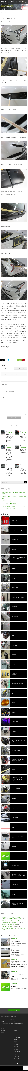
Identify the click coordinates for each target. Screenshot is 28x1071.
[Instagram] (15, 1063)
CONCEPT (16, 1030)
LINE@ (15, 1018)
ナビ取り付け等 (16, 1056)
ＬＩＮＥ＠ (13, 984)
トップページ (16, 1028)
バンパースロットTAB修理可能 (9, 503)
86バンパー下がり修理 (7, 924)
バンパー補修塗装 (17, 950)
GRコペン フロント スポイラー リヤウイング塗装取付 (14, 497)
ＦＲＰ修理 (16, 1044)
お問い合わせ (14, 1010)
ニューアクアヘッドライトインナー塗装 (18, 975)
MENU (15, 1032)
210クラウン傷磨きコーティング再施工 (23, 451)
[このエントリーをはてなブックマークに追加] (8, 360)
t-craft (20, 918)
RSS (18, 1063)
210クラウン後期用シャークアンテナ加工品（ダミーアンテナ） (19, 965)
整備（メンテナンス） (17, 1058)
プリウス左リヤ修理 (15, 941)
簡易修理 (15, 1041)
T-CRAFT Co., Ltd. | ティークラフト (13, 1)
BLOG (15, 1016)
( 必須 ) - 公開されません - (8, 391)
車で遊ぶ (2, 1032)
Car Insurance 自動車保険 (18, 1023)
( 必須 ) (4, 384)
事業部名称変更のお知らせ (8, 501)
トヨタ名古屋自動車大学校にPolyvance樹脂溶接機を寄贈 (13, 493)
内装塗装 (15, 1042)
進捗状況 (2, 1028)
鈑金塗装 (12, 950)
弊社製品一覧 (3, 1030)
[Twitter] (10, 1063)
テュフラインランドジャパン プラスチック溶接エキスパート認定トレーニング (14, 507)
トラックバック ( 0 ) (20, 368)
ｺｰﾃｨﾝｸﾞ (8, 21)
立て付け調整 (16, 1046)
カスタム (19, 962)
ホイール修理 (16, 1049)
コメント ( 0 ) (7, 368)
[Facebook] (13, 1063)
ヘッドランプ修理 (17, 1037)
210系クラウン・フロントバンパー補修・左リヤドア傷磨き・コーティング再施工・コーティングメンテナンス (9, 455)
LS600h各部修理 (15, 952)
